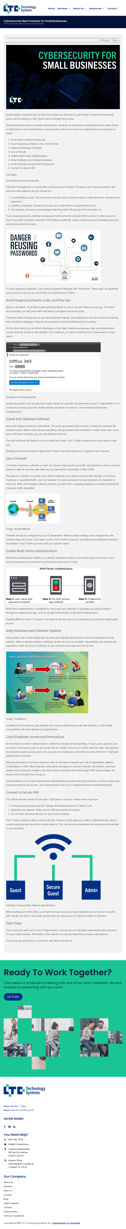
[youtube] (9, 1127)
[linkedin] (14, 1127)
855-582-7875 (15, 1139)
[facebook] (5, 1127)
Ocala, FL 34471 (16, 1155)
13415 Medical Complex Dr (21, 1163)
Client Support (11, 1203)
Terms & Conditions (14, 1215)
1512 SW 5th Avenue (18, 1152)
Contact (112, 8)
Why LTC (8, 1190)
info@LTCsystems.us (18, 1144)
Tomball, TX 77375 (17, 1167)
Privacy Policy (11, 1211)
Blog (6, 1199)
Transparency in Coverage (66, 1223)
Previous (105, 40)
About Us (8, 1182)
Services (8, 1186)
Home (51, 8)
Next (115, 40)
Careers (8, 1194)
